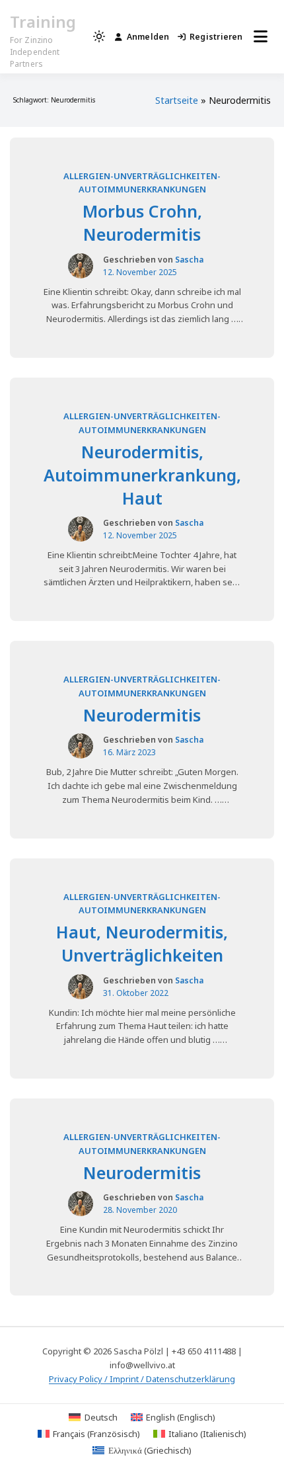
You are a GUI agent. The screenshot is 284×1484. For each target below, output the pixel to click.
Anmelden (148, 36)
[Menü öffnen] (260, 36)
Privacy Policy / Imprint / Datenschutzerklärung (142, 1379)
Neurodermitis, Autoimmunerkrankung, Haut (142, 474)
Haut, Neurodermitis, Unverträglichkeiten (142, 943)
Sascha (189, 259)
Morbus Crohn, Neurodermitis (142, 222)
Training (43, 21)
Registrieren (216, 36)
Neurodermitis (142, 715)
